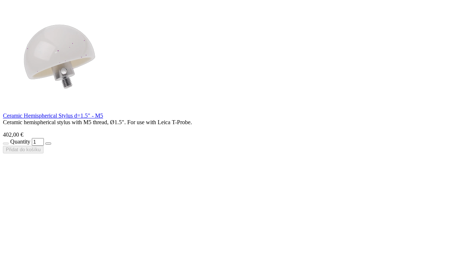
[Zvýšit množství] (48, 143)
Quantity (20, 141)
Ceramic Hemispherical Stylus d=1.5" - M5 (53, 116)
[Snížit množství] (6, 143)
